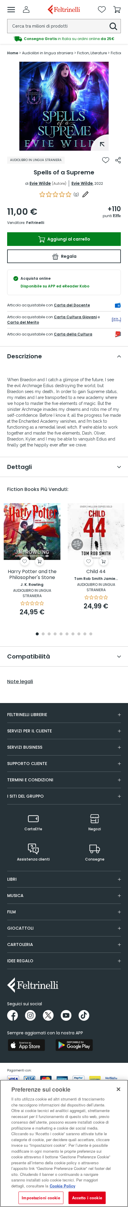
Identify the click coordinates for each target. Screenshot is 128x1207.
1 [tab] (64, 146)
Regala (68, 256)
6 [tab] (67, 634)
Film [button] (11, 912)
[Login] (26, 9)
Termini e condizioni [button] (30, 780)
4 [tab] (55, 634)
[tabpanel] (64, 106)
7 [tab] (73, 634)
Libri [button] (12, 879)
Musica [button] (15, 896)
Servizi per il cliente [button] (29, 731)
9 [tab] (85, 634)
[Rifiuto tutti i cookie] (118, 1089)
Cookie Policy (62, 1186)
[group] (64, 39)
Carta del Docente (72, 305)
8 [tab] (79, 634)
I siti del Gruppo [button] (25, 796)
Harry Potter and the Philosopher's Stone (32, 575)
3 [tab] (49, 634)
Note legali (20, 681)
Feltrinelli (35, 222)
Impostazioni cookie (41, 1197)
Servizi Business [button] (24, 747)
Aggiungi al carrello (68, 239)
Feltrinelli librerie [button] (27, 715)
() (76, 194)
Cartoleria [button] (20, 944)
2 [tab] (43, 634)
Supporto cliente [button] (27, 763)
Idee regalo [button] (20, 961)
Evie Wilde (40, 183)
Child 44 (96, 572)
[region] (64, 1143)
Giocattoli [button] (20, 928)
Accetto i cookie (87, 1197)
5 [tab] (61, 634)
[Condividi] (118, 160)
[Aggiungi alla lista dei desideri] (105, 160)
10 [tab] (90, 634)
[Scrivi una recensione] (85, 194)
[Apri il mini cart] (117, 9)
